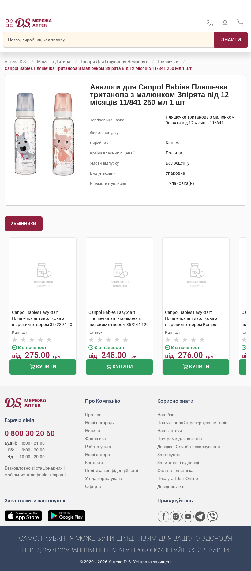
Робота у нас (98, 446)
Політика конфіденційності (111, 470)
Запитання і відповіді (178, 462)
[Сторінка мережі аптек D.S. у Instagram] (176, 516)
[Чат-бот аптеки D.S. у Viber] (212, 516)
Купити (45, 366)
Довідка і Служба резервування (188, 446)
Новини (92, 430)
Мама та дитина (53, 61)
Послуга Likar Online (177, 478)
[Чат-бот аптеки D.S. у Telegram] (200, 516)
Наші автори (97, 454)
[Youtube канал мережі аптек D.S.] (188, 516)
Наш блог (166, 414)
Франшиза (95, 438)
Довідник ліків (170, 486)
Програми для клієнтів (179, 438)
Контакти (94, 462)
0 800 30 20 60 (30, 433)
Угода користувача (103, 478)
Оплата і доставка (175, 470)
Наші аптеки (169, 430)
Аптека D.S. (16, 61)
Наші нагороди (100, 422)
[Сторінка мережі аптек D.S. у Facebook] (163, 516)
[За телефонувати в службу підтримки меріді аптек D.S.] (209, 25)
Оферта (93, 486)
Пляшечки (168, 61)
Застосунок (168, 454)
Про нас (93, 414)
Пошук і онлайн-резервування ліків (192, 422)
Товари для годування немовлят (114, 61)
